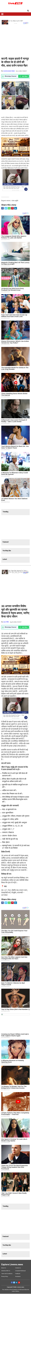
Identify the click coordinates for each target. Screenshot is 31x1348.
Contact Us (18, 1268)
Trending (5, 512)
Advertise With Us (5, 1270)
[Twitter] (14, 1282)
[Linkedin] (17, 1282)
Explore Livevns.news (12, 1264)
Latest (5, 559)
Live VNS (6, 622)
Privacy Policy (4, 1276)
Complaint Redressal (20, 1270)
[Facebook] (12, 1282)
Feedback (17, 1273)
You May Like (7, 550)
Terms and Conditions (6, 1273)
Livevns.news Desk (9, 71)
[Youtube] (19, 1282)
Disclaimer (17, 1276)
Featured (5, 542)
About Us (3, 1268)
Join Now (24, 76)
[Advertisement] (15, 40)
